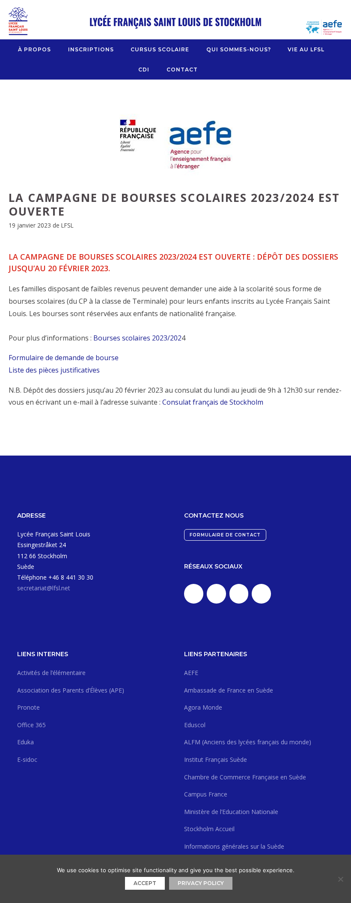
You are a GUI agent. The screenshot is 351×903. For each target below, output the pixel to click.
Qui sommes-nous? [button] (238, 49)
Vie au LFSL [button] (306, 49)
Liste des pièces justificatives (54, 370)
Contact (182, 69)
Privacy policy (201, 883)
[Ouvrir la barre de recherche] (209, 69)
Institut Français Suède (215, 759)
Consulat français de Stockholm (212, 402)
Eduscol (194, 725)
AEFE (191, 673)
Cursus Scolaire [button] (160, 49)
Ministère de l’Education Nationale (231, 812)
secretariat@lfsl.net (43, 588)
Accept (145, 883)
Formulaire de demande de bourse (64, 357)
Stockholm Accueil (209, 829)
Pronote (28, 707)
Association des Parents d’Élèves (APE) (70, 690)
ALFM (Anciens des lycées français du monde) (247, 742)
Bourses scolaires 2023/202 (137, 338)
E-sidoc (27, 759)
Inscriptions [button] (91, 49)
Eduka (25, 742)
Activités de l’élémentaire (51, 673)
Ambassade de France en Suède (228, 690)
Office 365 (31, 725)
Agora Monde (203, 707)
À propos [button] (34, 49)
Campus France (205, 794)
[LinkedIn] (193, 594)
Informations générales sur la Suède (234, 846)
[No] (340, 879)
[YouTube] (261, 594)
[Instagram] (239, 594)
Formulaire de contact (225, 535)
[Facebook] (216, 594)
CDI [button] (143, 69)
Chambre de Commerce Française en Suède (245, 777)
